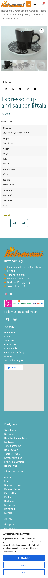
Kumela (8, 513)
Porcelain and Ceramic (26, 10)
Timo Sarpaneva (12, 446)
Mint (5, 205)
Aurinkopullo (10, 528)
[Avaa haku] (28, 4)
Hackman (9, 501)
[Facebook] (7, 319)
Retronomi (6, 10)
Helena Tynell (11, 465)
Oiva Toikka (10, 430)
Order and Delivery (14, 352)
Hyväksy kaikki (24, 558)
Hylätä (24, 572)
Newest (8, 356)
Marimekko (10, 493)
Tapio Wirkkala (12, 454)
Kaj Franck (9, 442)
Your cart (9, 340)
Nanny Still (9, 434)
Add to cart (19, 223)
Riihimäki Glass (12, 489)
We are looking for (14, 360)
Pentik (7, 497)
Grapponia (9, 524)
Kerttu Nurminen (13, 458)
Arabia (7, 477)
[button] (35, 4)
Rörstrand (9, 509)
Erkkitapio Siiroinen (14, 462)
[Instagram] (15, 319)
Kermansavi (10, 505)
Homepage (9, 332)
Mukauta (24, 565)
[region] (24, 553)
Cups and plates (20, 14)
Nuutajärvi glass (12, 485)
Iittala (5, 174)
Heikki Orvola (9, 184)
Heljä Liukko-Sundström (16, 438)
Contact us (10, 344)
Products (9, 336)
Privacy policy (11, 348)
